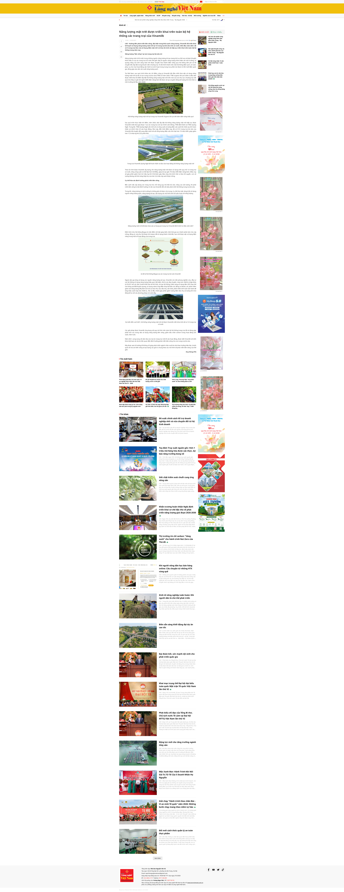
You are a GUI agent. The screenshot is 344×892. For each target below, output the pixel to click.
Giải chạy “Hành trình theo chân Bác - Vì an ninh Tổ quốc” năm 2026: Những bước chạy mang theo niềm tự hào (177, 804)
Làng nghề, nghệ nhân (137, 15)
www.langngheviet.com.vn (195, 882)
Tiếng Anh (201, 1)
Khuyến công (166, 15)
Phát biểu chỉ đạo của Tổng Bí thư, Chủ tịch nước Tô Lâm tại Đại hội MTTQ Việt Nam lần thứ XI (176, 715)
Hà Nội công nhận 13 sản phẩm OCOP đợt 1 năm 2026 (216, 63)
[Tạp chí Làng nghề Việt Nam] (126, 875)
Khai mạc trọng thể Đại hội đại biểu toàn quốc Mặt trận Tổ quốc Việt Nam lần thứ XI (177, 686)
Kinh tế (122, 25)
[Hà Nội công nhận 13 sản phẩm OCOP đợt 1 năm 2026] (202, 64)
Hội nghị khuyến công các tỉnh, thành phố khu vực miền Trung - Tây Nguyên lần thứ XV (184, 20)
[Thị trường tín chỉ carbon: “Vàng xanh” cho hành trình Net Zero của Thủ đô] (138, 547)
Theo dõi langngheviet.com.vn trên (178, 40)
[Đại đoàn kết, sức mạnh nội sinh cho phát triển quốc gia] (138, 664)
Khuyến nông (176, 15)
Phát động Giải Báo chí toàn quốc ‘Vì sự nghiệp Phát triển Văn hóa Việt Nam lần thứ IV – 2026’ (130, 381)
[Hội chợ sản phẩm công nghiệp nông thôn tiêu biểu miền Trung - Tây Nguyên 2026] (202, 40)
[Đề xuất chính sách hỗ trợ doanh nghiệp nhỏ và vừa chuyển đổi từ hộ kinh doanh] (138, 429)
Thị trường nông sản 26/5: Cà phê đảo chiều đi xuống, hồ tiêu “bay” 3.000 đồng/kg (184, 406)
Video (219, 15)
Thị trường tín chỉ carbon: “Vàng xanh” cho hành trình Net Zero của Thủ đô (176, 539)
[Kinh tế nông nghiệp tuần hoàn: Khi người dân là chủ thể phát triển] (138, 606)
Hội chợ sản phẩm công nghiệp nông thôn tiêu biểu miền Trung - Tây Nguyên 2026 (131, 20)
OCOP (158, 15)
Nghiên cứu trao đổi (209, 15)
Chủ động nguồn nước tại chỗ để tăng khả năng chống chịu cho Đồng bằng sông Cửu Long (216, 88)
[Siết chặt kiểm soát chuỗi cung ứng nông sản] (138, 488)
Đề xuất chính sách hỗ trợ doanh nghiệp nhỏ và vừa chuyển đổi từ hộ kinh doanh (177, 421)
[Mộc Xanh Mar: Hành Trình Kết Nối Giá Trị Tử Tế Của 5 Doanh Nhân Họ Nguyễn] (138, 782)
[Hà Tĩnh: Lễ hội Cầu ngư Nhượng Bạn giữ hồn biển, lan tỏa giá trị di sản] (158, 394)
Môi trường (197, 15)
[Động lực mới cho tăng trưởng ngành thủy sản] (138, 753)
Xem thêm (158, 858)
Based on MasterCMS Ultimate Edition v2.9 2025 (133, 890)
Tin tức (125, 15)
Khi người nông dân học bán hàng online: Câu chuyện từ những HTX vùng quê (175, 568)
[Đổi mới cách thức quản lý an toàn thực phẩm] (138, 841)
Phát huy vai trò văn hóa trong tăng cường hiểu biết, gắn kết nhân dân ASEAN (216, 76)
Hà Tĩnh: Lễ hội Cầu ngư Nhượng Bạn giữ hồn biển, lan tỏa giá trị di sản (157, 405)
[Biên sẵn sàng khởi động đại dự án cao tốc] (138, 635)
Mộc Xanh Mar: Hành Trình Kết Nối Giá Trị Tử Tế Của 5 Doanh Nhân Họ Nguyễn (176, 774)
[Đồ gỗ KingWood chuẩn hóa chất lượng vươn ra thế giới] (158, 369)
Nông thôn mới (150, 15)
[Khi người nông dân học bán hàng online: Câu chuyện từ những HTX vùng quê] (138, 576)
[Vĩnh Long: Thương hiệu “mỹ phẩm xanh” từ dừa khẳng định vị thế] (184, 369)
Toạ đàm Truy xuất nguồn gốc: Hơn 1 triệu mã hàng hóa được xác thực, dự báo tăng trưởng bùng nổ (177, 450)
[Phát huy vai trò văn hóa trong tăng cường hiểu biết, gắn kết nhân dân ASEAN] (202, 77)
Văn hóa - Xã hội (187, 15)
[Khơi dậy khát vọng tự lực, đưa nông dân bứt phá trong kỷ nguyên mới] (131, 394)
